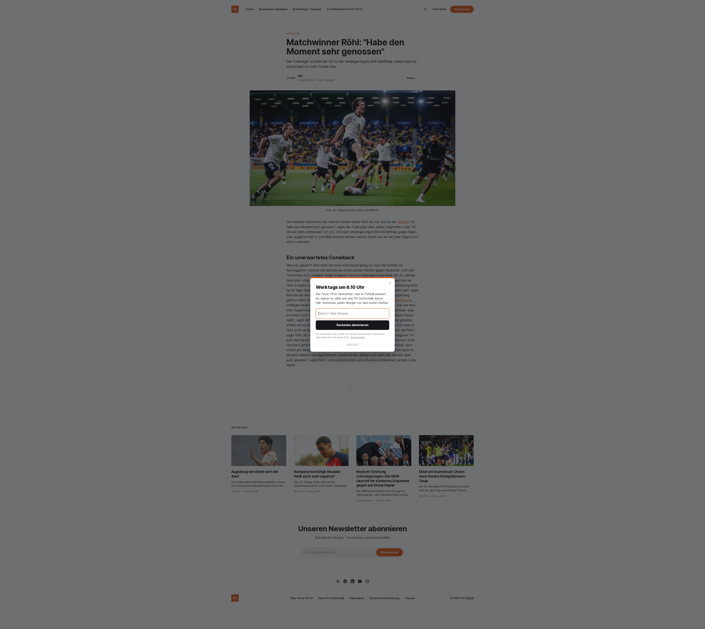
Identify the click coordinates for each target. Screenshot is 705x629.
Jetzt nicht (352, 344)
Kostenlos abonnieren (352, 325)
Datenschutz (358, 337)
